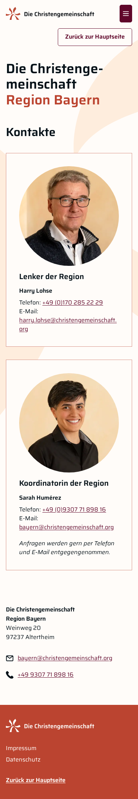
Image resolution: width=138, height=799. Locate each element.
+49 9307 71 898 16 (46, 674)
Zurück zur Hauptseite (95, 36)
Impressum (21, 748)
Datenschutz (23, 759)
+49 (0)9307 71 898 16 (74, 509)
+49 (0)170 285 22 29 (72, 302)
